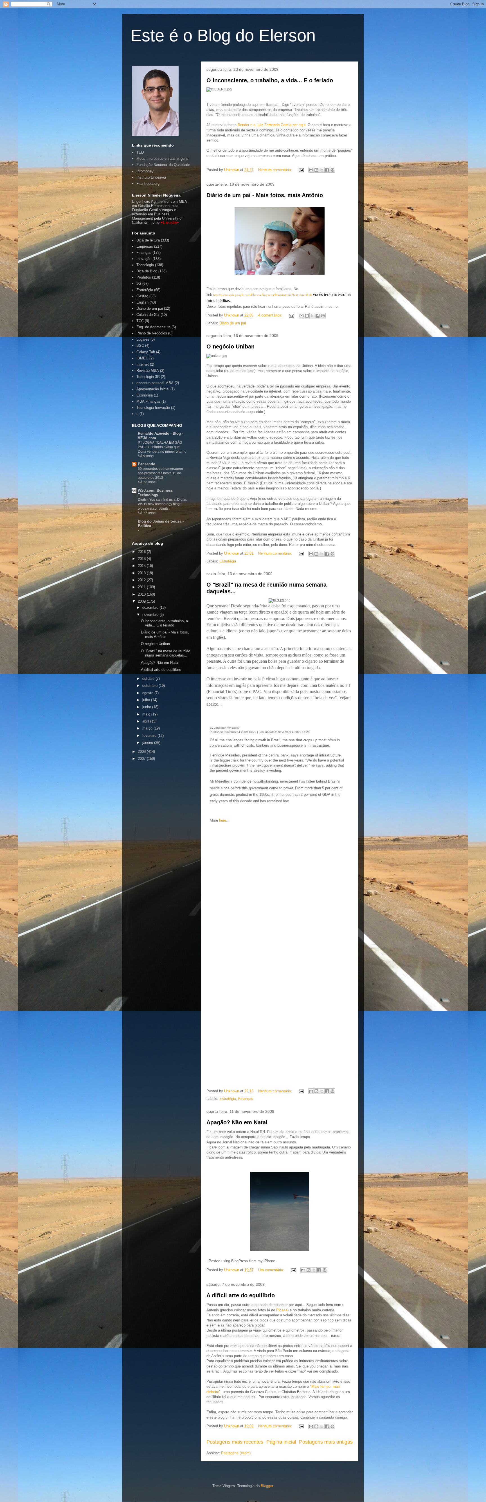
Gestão (142, 296)
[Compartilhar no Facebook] (327, 170)
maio (146, 714)
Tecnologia (145, 265)
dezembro (150, 607)
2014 (142, 566)
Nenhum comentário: (275, 170)
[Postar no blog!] (316, 170)
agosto (148, 693)
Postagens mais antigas (326, 1442)
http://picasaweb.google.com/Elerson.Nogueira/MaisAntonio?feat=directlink (262, 295)
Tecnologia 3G (148, 377)
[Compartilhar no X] (322, 170)
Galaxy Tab (145, 352)
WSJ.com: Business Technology (155, 492)
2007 (142, 758)
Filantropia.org (147, 183)
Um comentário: (271, 1270)
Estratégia (227, 561)
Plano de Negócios (151, 333)
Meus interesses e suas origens (162, 158)
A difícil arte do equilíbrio (240, 1295)
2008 (142, 751)
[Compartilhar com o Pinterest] (332, 170)
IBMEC (142, 358)
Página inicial (281, 1442)
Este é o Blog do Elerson (223, 35)
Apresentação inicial (152, 389)
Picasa (281, 1310)
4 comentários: (271, 315)
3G (138, 283)
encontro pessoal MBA (155, 383)
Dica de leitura (148, 240)
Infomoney (145, 171)
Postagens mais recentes (234, 1442)
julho (146, 700)
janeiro (148, 742)
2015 (142, 559)
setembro (150, 685)
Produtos (143, 277)
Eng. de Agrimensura (153, 327)
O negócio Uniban (230, 346)
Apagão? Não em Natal (236, 1122)
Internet (142, 364)
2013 (142, 573)
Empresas (144, 246)
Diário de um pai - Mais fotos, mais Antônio (264, 195)
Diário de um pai (232, 323)
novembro (150, 614)
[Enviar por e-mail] (311, 170)
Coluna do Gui (147, 315)
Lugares (142, 339)
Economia (144, 395)
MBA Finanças (148, 401)
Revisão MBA (147, 370)
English (142, 302)
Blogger (267, 1486)
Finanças (245, 1099)
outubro (149, 678)
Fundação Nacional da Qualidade (163, 165)
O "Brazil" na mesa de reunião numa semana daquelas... (165, 653)
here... (224, 820)
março (148, 728)
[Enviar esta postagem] (301, 170)
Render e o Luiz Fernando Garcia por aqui (271, 125)
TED (140, 152)
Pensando (146, 464)
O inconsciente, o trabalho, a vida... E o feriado (269, 80)
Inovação (143, 259)
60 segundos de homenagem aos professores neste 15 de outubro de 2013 (160, 473)
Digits (142, 500)
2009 (142, 601)
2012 (142, 580)
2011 (142, 587)
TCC (140, 321)
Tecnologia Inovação (153, 407)
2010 (142, 594)
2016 (142, 552)
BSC (140, 345)
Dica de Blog (146, 271)
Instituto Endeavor (151, 177)
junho (147, 707)
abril (146, 721)
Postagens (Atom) (236, 1453)
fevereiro (150, 735)
